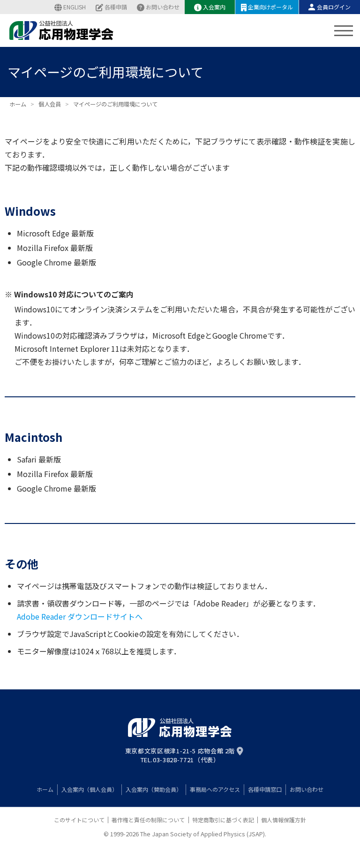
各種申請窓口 (265, 789)
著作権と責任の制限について (148, 820)
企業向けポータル (270, 7)
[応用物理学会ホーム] (61, 30)
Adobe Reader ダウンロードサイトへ (79, 616)
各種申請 (116, 7)
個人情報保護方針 (283, 820)
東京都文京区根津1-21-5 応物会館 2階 (180, 751)
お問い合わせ (163, 7)
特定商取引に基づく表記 (223, 820)
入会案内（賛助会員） (154, 789)
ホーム (45, 789)
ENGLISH (74, 7)
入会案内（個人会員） (89, 789)
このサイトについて (79, 820)
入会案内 (214, 7)
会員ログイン (334, 7)
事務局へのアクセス (215, 789)
